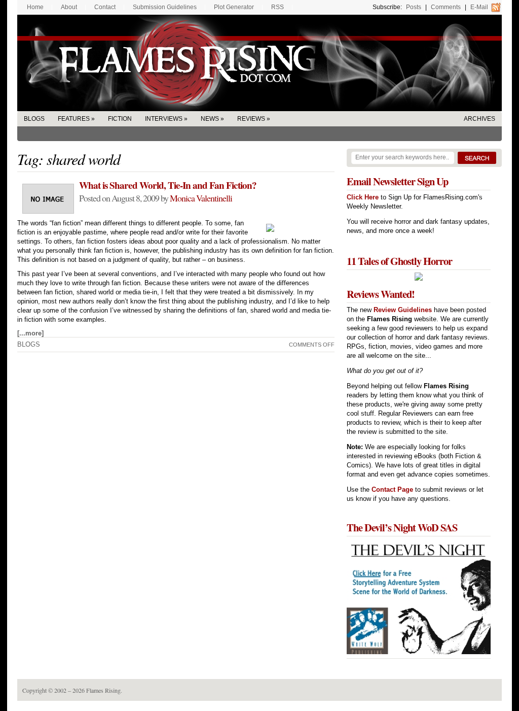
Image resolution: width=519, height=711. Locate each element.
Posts (413, 7)
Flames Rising (259, 63)
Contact (105, 7)
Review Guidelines (403, 310)
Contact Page (392, 489)
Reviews (251, 118)
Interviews (163, 118)
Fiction (120, 118)
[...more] (30, 333)
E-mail (479, 7)
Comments (446, 7)
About (69, 7)
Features (74, 118)
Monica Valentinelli (201, 198)
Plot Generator (234, 7)
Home (35, 7)
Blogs (34, 118)
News (210, 118)
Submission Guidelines (165, 7)
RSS (277, 7)
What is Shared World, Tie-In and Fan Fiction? (167, 185)
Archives (479, 118)
